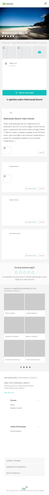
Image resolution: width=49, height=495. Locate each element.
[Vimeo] (27, 481)
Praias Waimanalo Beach (14, 388)
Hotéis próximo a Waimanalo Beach (19, 386)
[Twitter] (24, 481)
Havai (12, 405)
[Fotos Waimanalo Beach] (24, 23)
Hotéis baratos (15, 431)
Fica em (13, 400)
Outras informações (18, 427)
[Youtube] (30, 481)
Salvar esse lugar (26, 93)
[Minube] (7, 3)
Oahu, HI (13, 63)
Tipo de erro (9, 392)
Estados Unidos (16, 408)
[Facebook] (21, 481)
